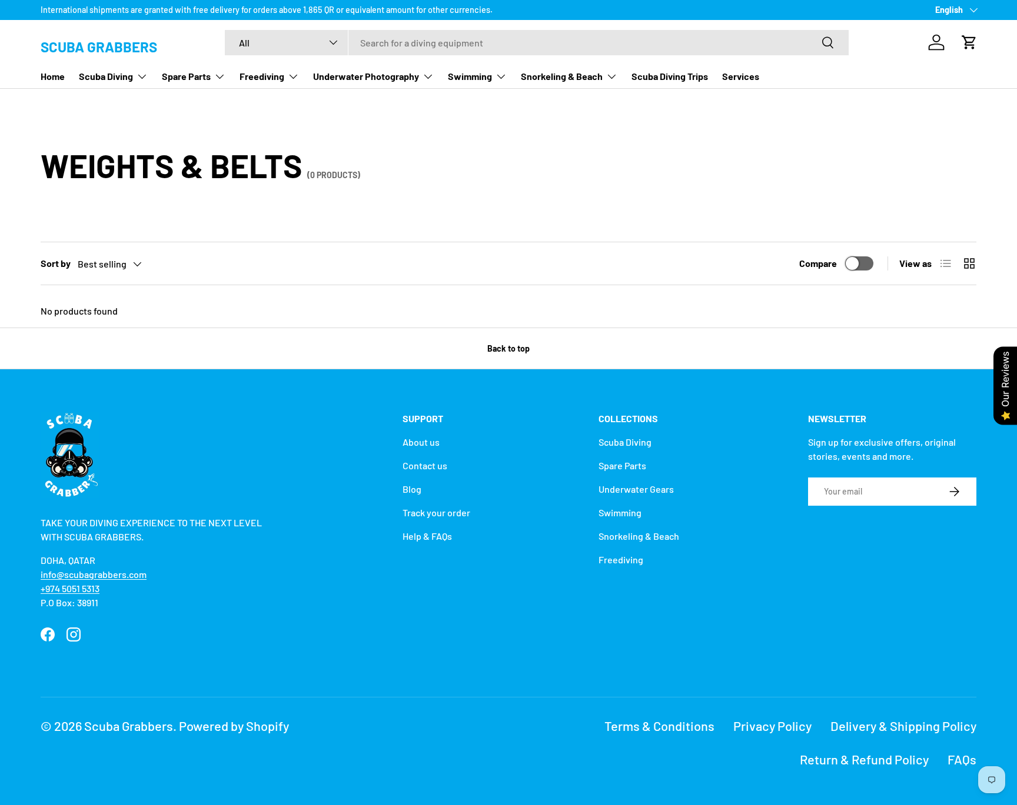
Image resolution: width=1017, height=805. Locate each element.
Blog (412, 489)
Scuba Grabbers (128, 725)
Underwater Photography (366, 76)
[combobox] (536, 42)
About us (421, 441)
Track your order (436, 512)
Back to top (508, 348)
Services (740, 76)
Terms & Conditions (659, 725)
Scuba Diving (106, 76)
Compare (818, 263)
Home (53, 76)
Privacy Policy (772, 725)
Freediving (262, 76)
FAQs (962, 759)
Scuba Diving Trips (670, 76)
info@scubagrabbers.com (94, 574)
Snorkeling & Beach (562, 76)
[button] (969, 42)
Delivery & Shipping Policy (903, 725)
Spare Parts (186, 76)
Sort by (56, 263)
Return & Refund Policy (864, 759)
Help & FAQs (427, 536)
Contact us (425, 465)
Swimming (470, 76)
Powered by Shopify (234, 725)
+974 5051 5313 (70, 588)
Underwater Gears (636, 489)
